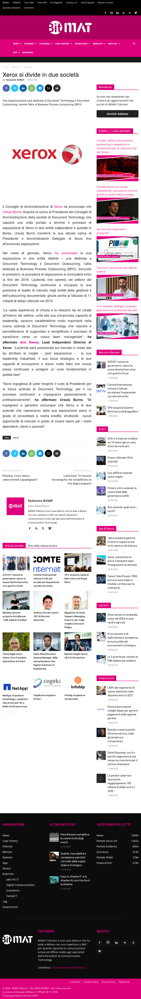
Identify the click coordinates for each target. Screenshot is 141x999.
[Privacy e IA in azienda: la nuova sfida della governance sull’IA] (101, 490)
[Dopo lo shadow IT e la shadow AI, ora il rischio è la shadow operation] (54, 879)
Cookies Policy (91, 981)
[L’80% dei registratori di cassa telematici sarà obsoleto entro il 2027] (101, 690)
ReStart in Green (105, 2)
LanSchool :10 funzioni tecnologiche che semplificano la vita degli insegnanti (71, 479)
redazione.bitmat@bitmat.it (69, 967)
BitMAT (6, 2)
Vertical (112, 43)
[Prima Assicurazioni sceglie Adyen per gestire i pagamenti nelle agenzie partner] (101, 709)
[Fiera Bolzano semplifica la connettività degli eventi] (54, 837)
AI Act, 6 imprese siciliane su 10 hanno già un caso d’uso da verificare (123, 442)
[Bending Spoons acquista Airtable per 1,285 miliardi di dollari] (16, 600)
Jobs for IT (12, 879)
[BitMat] (70, 27)
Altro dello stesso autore (42, 545)
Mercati (7, 852)
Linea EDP (42, 2)
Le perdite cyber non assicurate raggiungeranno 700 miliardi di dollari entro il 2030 (121, 783)
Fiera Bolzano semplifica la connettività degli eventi (75, 838)
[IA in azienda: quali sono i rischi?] (101, 510)
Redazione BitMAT (15, 79)
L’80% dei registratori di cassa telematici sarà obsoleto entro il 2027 (121, 691)
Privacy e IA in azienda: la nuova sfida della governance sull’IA (122, 492)
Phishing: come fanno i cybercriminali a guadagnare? (20, 477)
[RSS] (123, 12)
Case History (62, 43)
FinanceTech (10, 907)
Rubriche (8, 874)
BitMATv (17, 2)
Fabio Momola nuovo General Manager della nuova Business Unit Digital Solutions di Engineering (45, 661)
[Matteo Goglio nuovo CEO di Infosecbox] (77, 641)
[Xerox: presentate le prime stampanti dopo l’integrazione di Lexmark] (101, 559)
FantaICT (11, 896)
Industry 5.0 (71, 2)
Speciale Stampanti (12, 7)
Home (6, 67)
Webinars (27, 52)
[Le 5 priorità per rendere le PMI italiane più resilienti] (101, 659)
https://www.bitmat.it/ (38, 506)
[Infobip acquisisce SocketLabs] (77, 683)
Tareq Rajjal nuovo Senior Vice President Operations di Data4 (14, 658)
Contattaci (29, 7)
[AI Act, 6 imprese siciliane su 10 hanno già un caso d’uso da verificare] (101, 441)
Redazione (124, 981)
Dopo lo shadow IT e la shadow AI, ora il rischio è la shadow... (75, 880)
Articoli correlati (14, 545)
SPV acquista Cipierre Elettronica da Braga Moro (76, 578)
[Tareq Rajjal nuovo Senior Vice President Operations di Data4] (16, 641)
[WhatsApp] (31, 88)
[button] (134, 44)
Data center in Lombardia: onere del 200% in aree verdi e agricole (123, 618)
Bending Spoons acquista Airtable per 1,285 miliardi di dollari (15, 616)
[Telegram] (40, 88)
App (15, 52)
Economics (12, 890)
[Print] (57, 88)
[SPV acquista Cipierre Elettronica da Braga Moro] (77, 562)
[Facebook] (105, 12)
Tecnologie (81, 43)
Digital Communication (20, 885)
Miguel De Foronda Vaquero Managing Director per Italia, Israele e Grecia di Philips (74, 620)
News (16, 43)
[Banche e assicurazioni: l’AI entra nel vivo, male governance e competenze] (101, 732)
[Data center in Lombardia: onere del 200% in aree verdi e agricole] (101, 617)
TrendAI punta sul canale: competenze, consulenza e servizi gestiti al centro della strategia (117, 190)
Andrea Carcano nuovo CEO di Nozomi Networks (45, 616)
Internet (29, 43)
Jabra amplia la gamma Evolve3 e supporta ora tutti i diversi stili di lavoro (122, 542)
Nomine (7, 857)
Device (7, 868)
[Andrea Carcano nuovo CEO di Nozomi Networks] (46, 600)
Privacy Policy (108, 981)
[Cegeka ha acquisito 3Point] (46, 683)
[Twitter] (129, 12)
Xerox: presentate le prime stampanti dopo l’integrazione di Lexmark (122, 561)
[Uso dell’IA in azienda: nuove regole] (101, 475)
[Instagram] (111, 12)
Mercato (98, 43)
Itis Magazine (56, 2)
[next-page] (10, 714)
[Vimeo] (135, 12)
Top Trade (29, 2)
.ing (5, 901)
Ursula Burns (12, 211)
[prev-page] (5, 714)
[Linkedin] (117, 12)
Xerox (58, 206)
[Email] (48, 88)
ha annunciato (66, 252)
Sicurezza (44, 43)
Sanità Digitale (87, 2)
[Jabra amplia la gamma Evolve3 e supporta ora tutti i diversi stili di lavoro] (101, 540)
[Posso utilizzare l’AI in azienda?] (101, 460)
